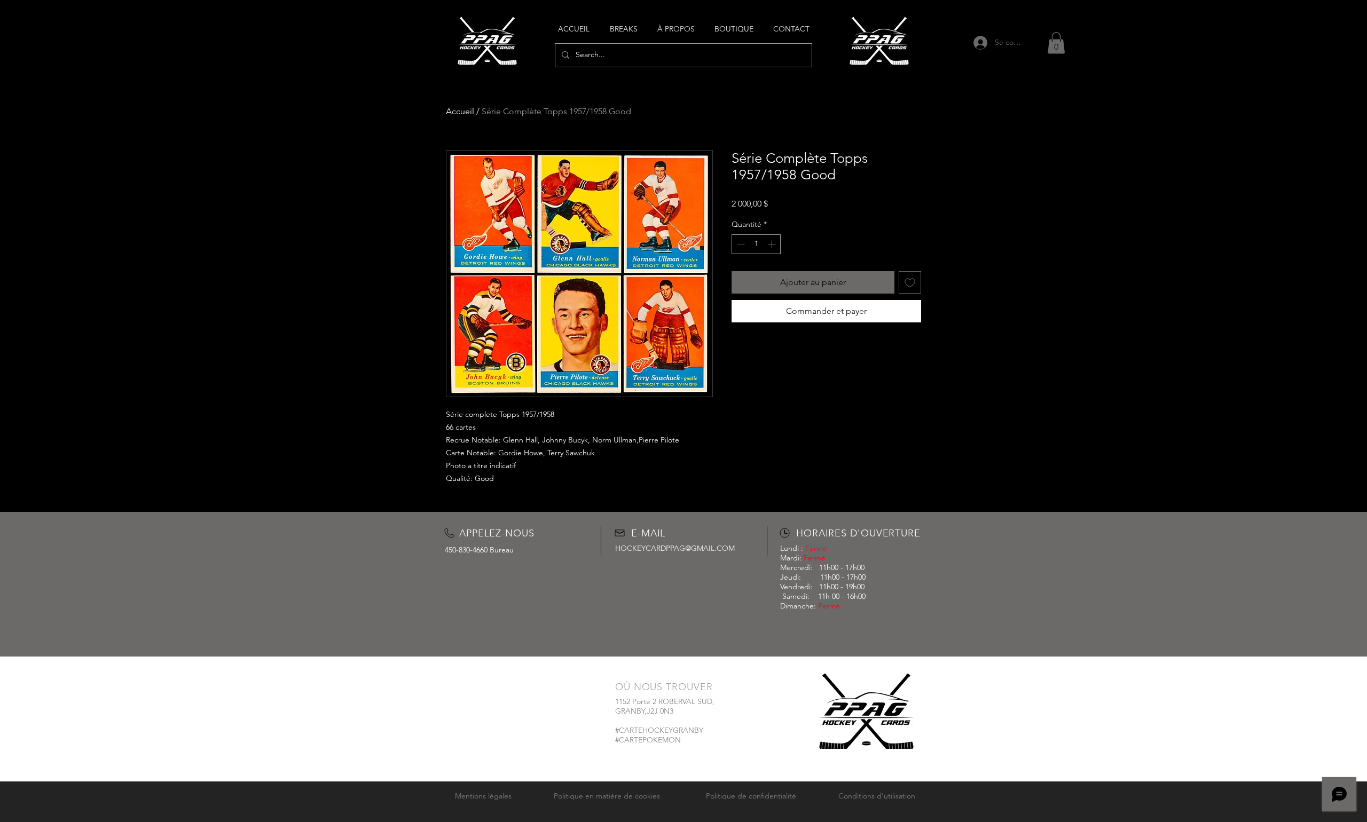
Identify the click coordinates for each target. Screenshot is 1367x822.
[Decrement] (740, 244)
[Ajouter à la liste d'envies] (910, 282)
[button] (1056, 43)
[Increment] (772, 244)
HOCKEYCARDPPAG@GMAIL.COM (675, 548)
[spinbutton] (756, 244)
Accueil (460, 111)
